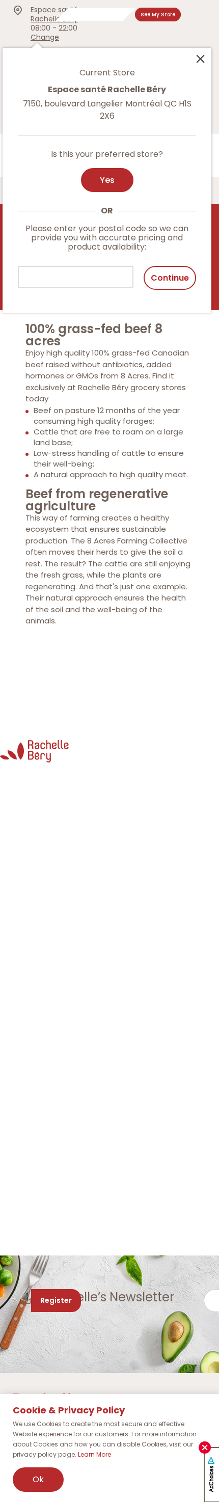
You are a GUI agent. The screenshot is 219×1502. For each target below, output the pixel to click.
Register (56, 1300)
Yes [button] (107, 180)
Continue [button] (170, 278)
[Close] (200, 58)
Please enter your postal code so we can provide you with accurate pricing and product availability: (106, 238)
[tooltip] (107, 174)
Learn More (94, 1454)
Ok (38, 1479)
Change (45, 37)
